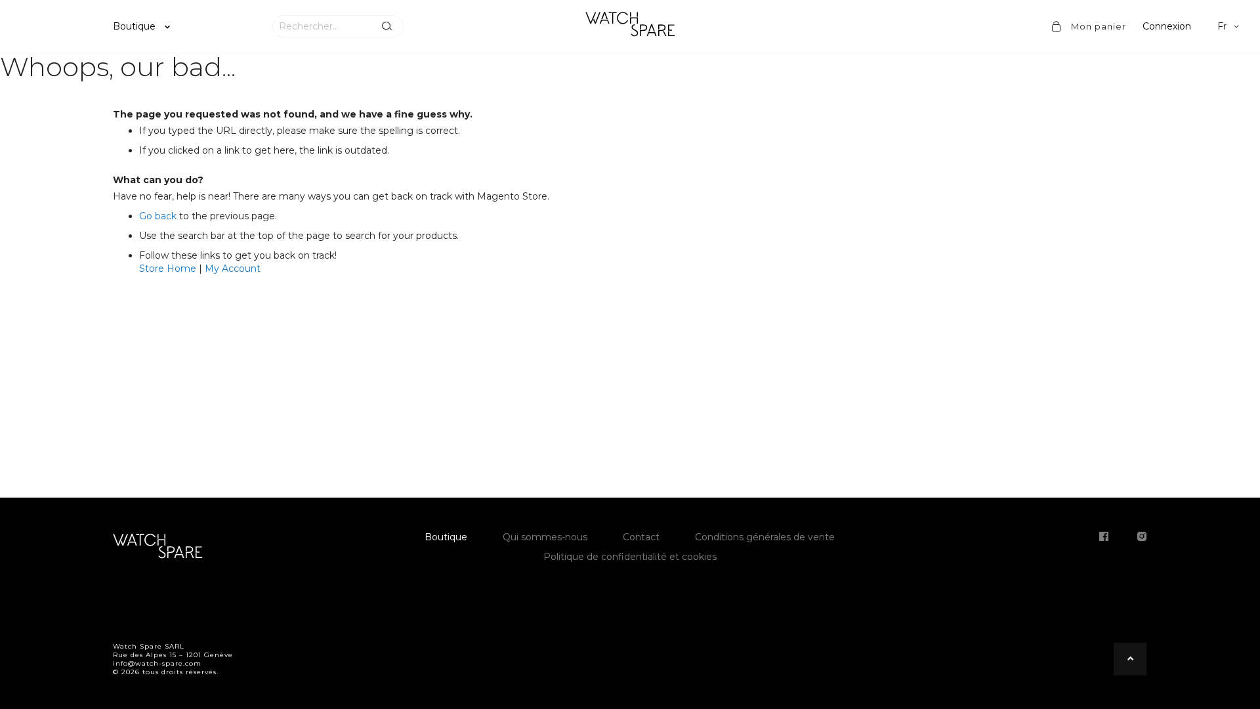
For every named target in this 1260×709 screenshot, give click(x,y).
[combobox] (321, 26)
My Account (233, 268)
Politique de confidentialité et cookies (630, 557)
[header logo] (630, 26)
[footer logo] (157, 548)
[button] (1230, 26)
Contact (641, 537)
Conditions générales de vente (765, 537)
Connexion (1167, 26)
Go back (158, 216)
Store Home (167, 268)
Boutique (135, 26)
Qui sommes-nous (545, 537)
